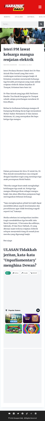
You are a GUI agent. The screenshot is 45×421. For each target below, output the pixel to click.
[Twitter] (18, 413)
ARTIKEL (31, 17)
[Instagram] (14, 413)
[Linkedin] (35, 413)
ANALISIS (19, 17)
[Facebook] (22, 413)
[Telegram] (31, 413)
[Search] (41, 24)
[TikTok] (27, 413)
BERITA (7, 17)
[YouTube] (9, 413)
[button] (39, 7)
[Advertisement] (22, 146)
